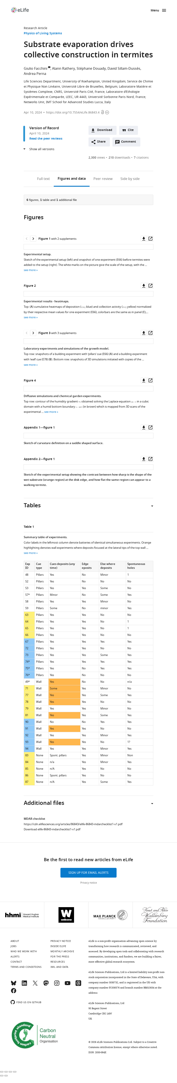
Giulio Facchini (35, 68)
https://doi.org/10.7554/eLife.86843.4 (73, 112)
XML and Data (59, 967)
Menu (155, 10)
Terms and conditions (26, 967)
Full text (43, 178)
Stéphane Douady (91, 68)
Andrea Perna (35, 73)
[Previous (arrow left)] (1, 1075)
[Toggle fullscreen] (10, 1071)
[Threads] (78, 985)
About (15, 941)
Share (101, 141)
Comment (130, 143)
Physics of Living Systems (43, 33)
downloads (119, 157)
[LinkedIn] (24, 985)
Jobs (13, 946)
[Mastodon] (46, 985)
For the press (60, 956)
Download (104, 130)
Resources (58, 961)
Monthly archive (62, 951)
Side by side (130, 178)
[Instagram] (57, 985)
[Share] (6, 1071)
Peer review (103, 178)
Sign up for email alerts (88, 872)
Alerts (15, 956)
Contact (16, 961)
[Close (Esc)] (1, 1071)
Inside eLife (58, 946)
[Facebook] (14, 992)
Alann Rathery (63, 68)
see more (30, 270)
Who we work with (24, 951)
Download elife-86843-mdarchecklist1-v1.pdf (52, 829)
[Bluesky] (14, 985)
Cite (131, 130)
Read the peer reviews (45, 138)
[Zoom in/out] (14, 1071)
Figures (72, 179)
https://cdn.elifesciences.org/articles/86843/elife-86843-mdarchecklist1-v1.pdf (73, 824)
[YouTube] (68, 985)
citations (141, 157)
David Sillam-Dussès (123, 68)
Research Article (35, 28)
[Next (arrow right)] (6, 1075)
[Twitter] (35, 985)
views (96, 157)
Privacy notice (88, 883)
